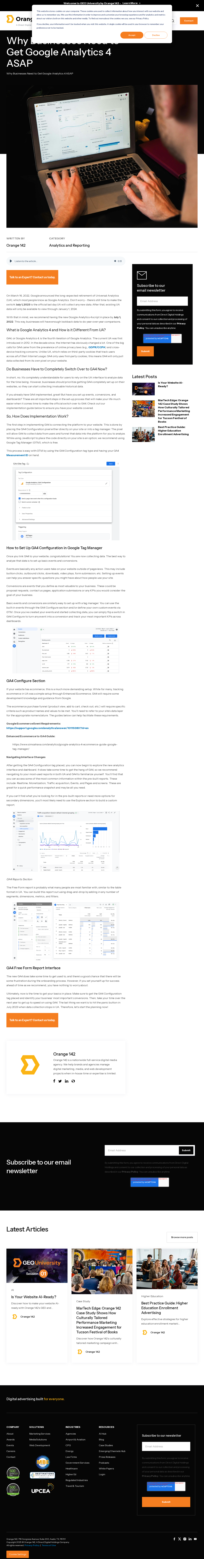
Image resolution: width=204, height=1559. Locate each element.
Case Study (83, 1301)
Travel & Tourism (75, 1485)
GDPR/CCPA (96, 347)
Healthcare (72, 1468)
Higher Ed (71, 1474)
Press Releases (107, 1456)
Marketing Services (39, 1433)
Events (10, 1445)
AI (12, 1290)
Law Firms (71, 1456)
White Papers (106, 1468)
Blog (101, 1439)
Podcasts (104, 1462)
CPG (68, 1445)
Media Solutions (38, 1439)
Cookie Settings (17, 1554)
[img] (115, 261)
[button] (11, 261)
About (9, 1433)
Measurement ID (17, 455)
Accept (131, 35)
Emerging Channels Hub (112, 1451)
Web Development (39, 1445)
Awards (10, 1439)
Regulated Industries (77, 1480)
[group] (65, 261)
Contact (188, 20)
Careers (10, 1451)
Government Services (77, 1462)
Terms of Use (48, 1545)
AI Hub (102, 1433)
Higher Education (152, 1296)
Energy (69, 1451)
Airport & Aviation (75, 1439)
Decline (156, 35)
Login (102, 1474)
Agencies (71, 1433)
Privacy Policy (130, 1171)
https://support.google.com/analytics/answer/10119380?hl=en (47, 728)
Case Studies (106, 1445)
